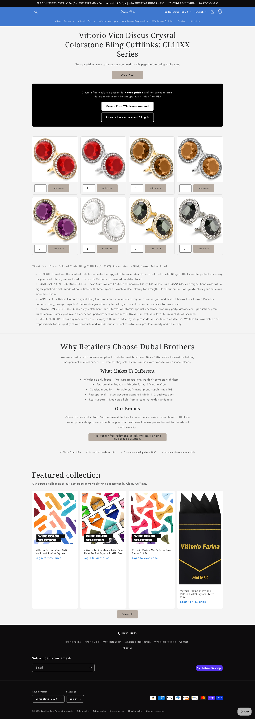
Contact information (155, 711)
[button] (36, 12)
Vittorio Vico (91, 641)
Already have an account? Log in (127, 117)
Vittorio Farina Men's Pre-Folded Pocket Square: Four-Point (197, 594)
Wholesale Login (112, 641)
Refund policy (83, 711)
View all (127, 614)
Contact (183, 641)
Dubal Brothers (47, 711)
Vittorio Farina (73, 641)
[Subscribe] (90, 668)
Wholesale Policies (165, 641)
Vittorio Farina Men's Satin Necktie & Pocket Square (52, 552)
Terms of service (117, 711)
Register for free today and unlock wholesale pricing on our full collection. (127, 437)
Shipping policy (135, 711)
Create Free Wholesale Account (127, 106)
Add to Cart (59, 188)
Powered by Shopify (64, 711)
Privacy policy (99, 711)
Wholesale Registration (138, 641)
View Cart (127, 75)
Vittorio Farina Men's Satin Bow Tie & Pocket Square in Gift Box (103, 552)
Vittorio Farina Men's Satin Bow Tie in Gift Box (151, 552)
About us (128, 647)
